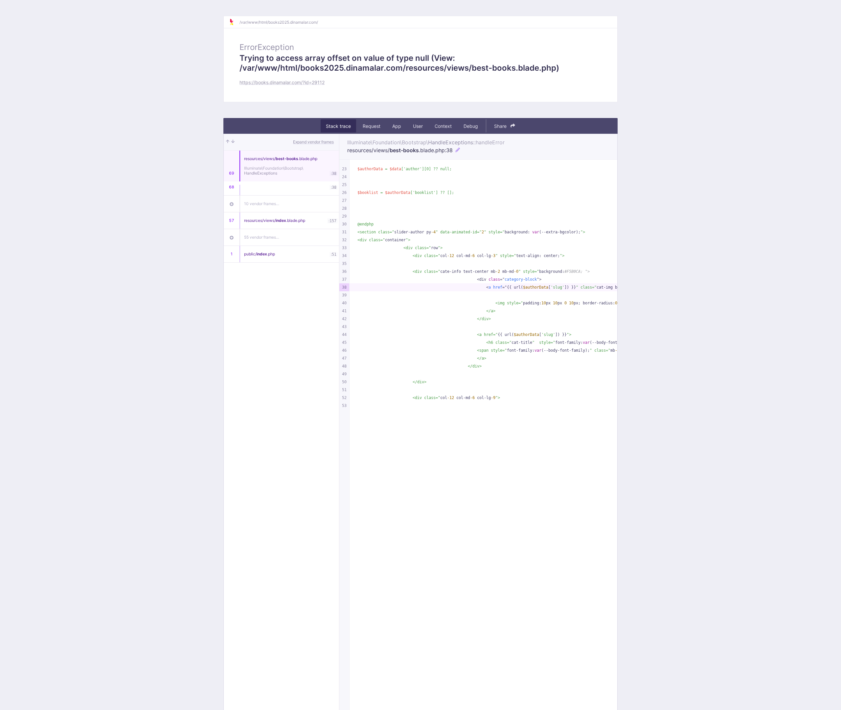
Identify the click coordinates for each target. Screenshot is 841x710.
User (418, 126)
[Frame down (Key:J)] (233, 142)
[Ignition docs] (234, 22)
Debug (471, 126)
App (396, 126)
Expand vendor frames (313, 141)
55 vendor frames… (261, 237)
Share (501, 126)
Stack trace (338, 126)
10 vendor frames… (261, 203)
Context (443, 126)
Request (371, 126)
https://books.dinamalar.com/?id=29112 (282, 82)
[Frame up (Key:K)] (228, 142)
